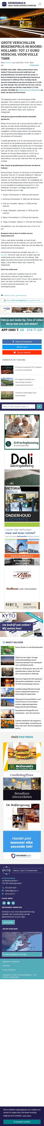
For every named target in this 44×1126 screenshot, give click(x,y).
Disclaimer (6, 966)
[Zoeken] (39, 406)
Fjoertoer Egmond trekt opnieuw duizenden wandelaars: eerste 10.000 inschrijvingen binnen (28, 681)
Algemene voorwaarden (11, 961)
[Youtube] (8, 903)
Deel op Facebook (24, 341)
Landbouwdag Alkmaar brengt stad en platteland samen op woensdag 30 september (27, 691)
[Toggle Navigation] (40, 4)
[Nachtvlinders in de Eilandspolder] (7, 650)
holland (6, 295)
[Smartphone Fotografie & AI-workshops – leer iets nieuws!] (7, 713)
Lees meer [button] (26, 1116)
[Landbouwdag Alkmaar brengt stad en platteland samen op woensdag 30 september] (7, 692)
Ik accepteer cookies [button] (22, 1122)
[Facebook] (4, 903)
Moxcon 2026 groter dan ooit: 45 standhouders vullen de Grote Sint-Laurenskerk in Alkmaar (28, 671)
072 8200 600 (10, 888)
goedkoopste (21, 295)
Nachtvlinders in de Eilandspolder (29, 647)
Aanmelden (8, 922)
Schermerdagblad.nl (17, 3)
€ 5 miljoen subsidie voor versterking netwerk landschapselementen (25, 382)
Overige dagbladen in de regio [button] (15, 954)
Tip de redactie (24, 352)
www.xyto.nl (10, 894)
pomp (12, 295)
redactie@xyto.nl (11, 891)
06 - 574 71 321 (31, 330)
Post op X (23, 347)
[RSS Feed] (13, 903)
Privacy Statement (9, 970)
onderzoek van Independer (29, 90)
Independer (34, 65)
